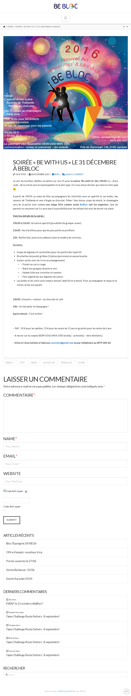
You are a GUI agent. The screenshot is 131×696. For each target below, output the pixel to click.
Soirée (81, 362)
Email (10, 456)
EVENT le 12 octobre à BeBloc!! (24, 603)
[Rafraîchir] (26, 491)
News (56, 174)
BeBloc (84, 204)
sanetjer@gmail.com (62, 342)
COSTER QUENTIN (66, 691)
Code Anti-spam (11, 506)
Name (10, 438)
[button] (65, 18)
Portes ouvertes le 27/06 (21, 561)
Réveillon (66, 362)
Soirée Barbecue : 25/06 (20, 570)
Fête (22, 362)
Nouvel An (49, 362)
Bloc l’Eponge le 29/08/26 (21, 543)
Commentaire (19, 395)
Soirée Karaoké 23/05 (19, 578)
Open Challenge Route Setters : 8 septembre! (33, 616)
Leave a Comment (74, 174)
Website (12, 473)
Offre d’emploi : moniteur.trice (24, 552)
